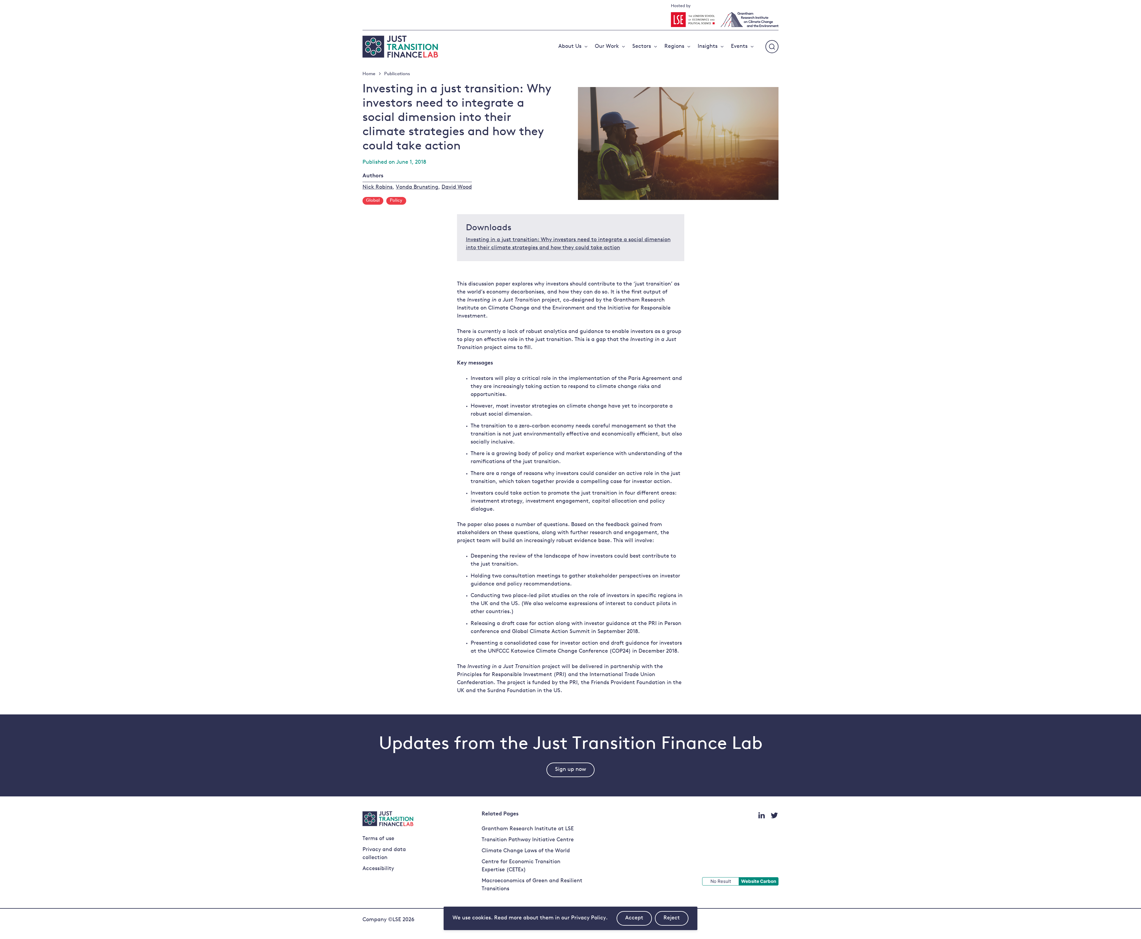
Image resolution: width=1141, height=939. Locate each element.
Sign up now (570, 769)
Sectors (641, 46)
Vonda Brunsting (417, 187)
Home (369, 74)
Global (373, 200)
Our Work (607, 46)
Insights (708, 46)
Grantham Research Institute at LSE (528, 829)
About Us (569, 46)
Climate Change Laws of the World (526, 851)
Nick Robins (378, 187)
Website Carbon (758, 881)
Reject (676, 921)
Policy (396, 200)
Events (739, 46)
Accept (638, 921)
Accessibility (378, 869)
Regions (674, 46)
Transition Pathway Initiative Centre (528, 840)
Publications (397, 74)
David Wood (457, 187)
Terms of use (378, 839)
